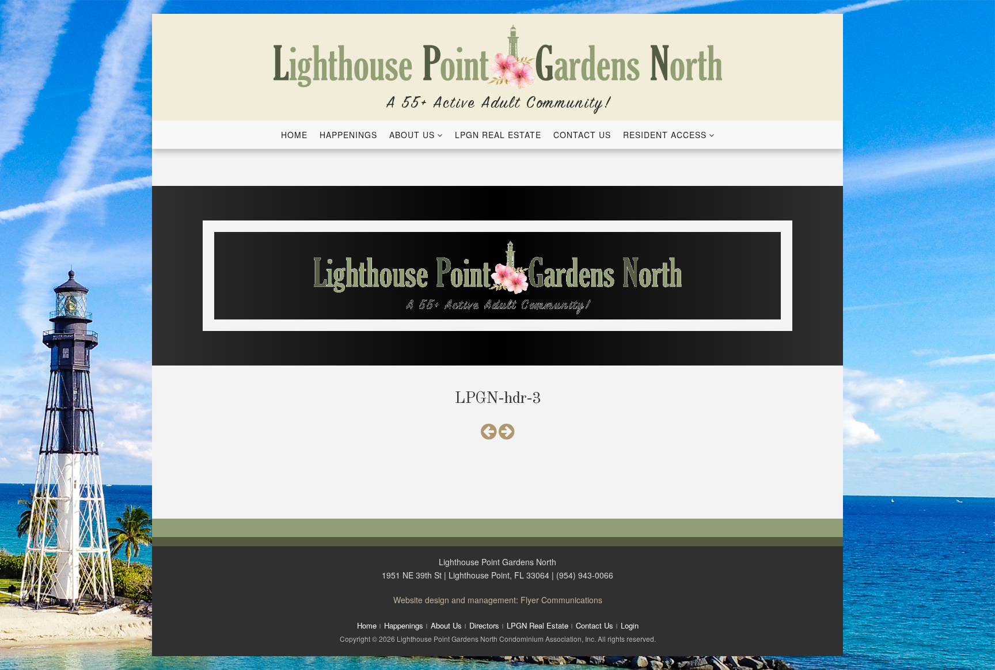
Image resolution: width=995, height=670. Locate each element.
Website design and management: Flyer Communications (497, 600)
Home (294, 134)
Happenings (348, 134)
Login (630, 625)
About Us (412, 134)
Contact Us (582, 134)
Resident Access (665, 134)
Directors (484, 625)
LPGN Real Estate (498, 134)
